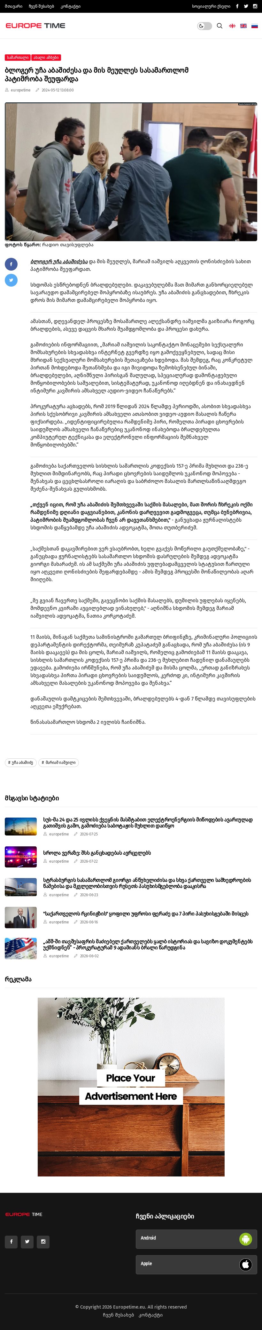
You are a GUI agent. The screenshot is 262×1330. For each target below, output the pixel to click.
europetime (20, 90)
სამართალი (17, 57)
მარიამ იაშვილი (60, 762)
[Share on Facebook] (11, 264)
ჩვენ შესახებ (41, 6)
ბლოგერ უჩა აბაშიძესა (59, 261)
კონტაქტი (70, 6)
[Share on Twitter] (11, 280)
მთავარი (13, 6)
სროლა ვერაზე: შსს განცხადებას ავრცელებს (97, 853)
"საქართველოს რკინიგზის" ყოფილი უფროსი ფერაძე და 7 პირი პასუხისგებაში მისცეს (146, 914)
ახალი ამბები (46, 57)
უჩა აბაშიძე (22, 762)
